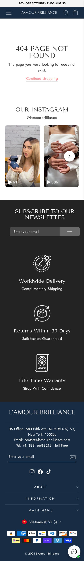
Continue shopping (42, 78)
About (41, 487)
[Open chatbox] (74, 551)
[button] (22, 156)
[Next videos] (69, 156)
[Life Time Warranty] (42, 363)
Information (40, 498)
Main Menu (41, 510)
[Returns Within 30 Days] (42, 313)
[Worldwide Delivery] (42, 263)
